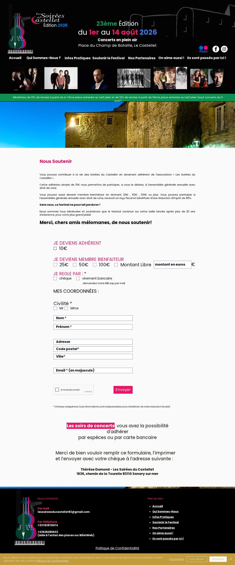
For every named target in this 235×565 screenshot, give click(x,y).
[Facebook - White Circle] (215, 49)
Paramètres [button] (176, 559)
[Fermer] (231, 559)
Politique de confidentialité (52, 560)
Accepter (218, 559)
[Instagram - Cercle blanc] (224, 49)
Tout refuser (197, 559)
